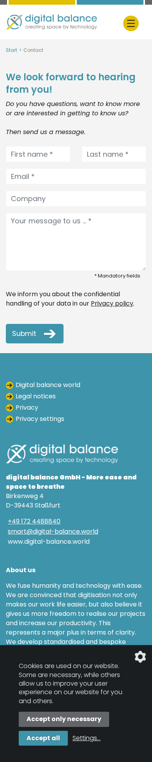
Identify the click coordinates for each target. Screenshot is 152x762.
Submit (24, 333)
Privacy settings (40, 418)
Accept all (43, 738)
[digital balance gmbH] (51, 22)
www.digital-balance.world (49, 541)
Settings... (86, 738)
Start (11, 50)
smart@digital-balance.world (53, 531)
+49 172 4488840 (34, 521)
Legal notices (36, 396)
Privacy (27, 407)
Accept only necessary (64, 718)
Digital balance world (48, 384)
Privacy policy (112, 303)
